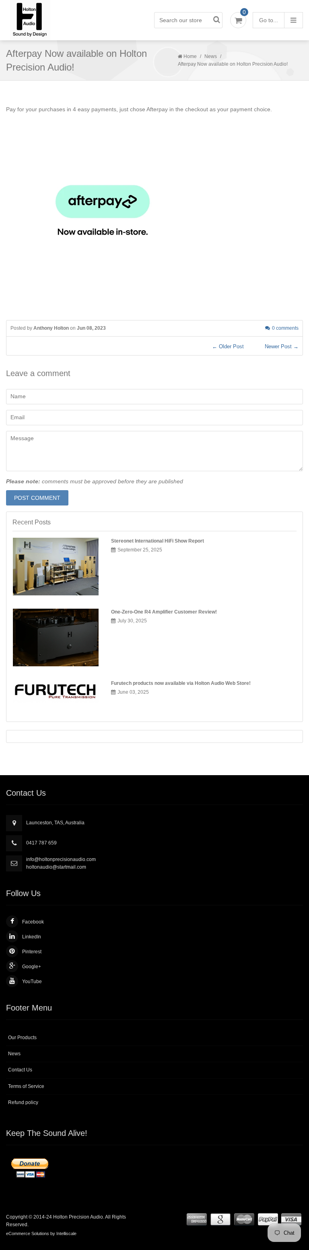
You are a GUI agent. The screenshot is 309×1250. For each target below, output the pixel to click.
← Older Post (228, 346)
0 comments (285, 328)
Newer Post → (282, 346)
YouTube (32, 981)
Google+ (31, 966)
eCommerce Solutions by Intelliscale (41, 1233)
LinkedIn (31, 937)
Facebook (33, 922)
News (210, 56)
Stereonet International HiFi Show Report (157, 541)
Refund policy (23, 1102)
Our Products (22, 1037)
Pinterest (31, 952)
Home (190, 56)
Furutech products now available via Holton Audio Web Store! (181, 683)
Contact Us (20, 1070)
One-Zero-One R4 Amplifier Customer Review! (164, 612)
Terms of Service (26, 1086)
